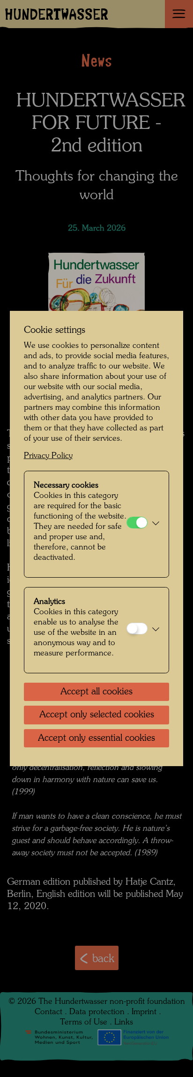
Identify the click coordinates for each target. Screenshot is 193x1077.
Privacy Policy (48, 456)
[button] (155, 524)
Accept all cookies (96, 692)
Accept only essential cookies (96, 738)
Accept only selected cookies (96, 715)
